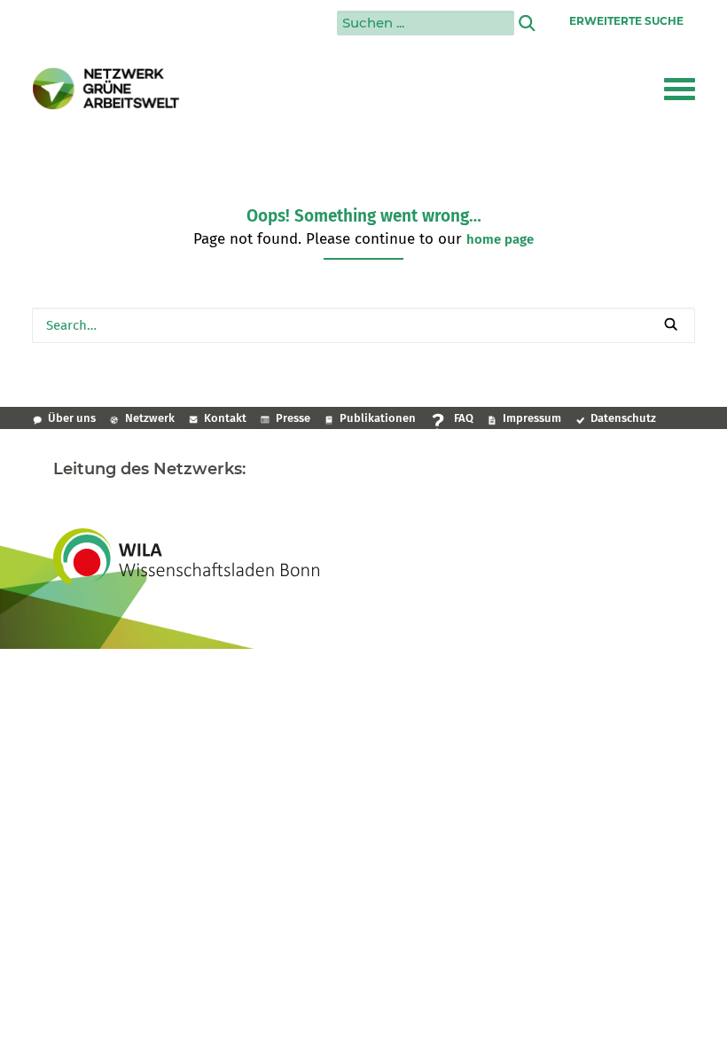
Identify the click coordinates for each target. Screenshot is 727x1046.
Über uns (72, 418)
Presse (293, 418)
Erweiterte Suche (626, 20)
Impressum (532, 418)
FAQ (463, 418)
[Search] (363, 325)
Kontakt (225, 418)
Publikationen (378, 418)
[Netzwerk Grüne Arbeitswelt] (106, 88)
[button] (679, 89)
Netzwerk (150, 418)
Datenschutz (623, 418)
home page (500, 239)
